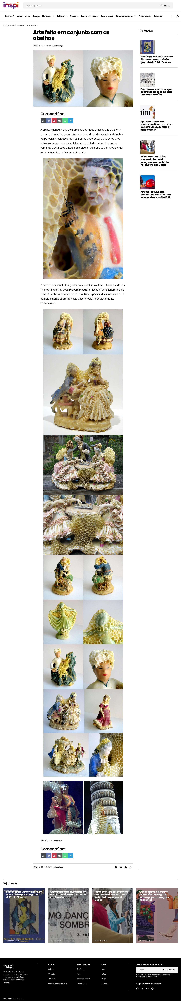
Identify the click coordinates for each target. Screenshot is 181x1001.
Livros (103, 969)
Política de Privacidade (57, 983)
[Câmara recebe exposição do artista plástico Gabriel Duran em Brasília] (68, 915)
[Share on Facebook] (115, 867)
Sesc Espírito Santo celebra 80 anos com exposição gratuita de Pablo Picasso (156, 59)
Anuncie (51, 979)
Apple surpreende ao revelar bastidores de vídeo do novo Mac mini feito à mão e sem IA (156, 125)
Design (103, 979)
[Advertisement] (159, 246)
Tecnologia (81, 983)
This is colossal (53, 840)
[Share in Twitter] (120, 867)
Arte (35, 46)
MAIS (103, 964)
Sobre (50, 969)
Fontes (103, 974)
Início (5, 25)
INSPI (51, 964)
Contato (51, 974)
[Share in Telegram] (125, 867)
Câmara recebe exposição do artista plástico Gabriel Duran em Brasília (156, 92)
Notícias (80, 969)
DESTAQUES (83, 964)
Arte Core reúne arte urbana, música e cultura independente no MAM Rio (155, 194)
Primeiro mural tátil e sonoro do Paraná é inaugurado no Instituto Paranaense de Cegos (154, 160)
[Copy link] (130, 867)
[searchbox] (92, 5)
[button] (172, 16)
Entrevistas (105, 983)
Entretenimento (83, 979)
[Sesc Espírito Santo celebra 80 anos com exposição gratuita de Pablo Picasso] (24, 915)
